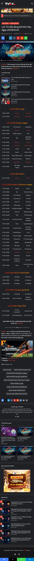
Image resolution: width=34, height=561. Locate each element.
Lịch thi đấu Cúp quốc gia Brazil (17, 376)
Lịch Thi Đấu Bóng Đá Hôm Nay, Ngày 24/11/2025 (24, 438)
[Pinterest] (14, 400)
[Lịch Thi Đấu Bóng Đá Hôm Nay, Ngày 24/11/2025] (25, 431)
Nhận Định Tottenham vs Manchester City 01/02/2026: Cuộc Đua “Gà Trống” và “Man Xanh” (8, 440)
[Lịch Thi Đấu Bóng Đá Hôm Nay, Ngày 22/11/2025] (25, 450)
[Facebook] (2, 400)
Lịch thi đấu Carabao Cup (22, 370)
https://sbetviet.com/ (13, 358)
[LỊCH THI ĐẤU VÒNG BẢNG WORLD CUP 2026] (5, 80)
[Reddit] (17, 400)
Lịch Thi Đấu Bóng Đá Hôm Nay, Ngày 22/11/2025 (24, 457)
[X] (5, 400)
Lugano (28, 142)
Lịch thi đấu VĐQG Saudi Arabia (17, 394)
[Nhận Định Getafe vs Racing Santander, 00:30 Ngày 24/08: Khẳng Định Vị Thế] (5, 533)
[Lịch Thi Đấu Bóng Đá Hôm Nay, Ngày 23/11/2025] (8, 450)
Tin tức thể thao (14, 23)
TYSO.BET (20, 323)
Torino (28, 178)
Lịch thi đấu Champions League (17, 373)
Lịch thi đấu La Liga (17, 383)
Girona (17, 113)
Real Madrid (28, 116)
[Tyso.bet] (10, 3)
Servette (17, 252)
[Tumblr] (11, 400)
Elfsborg (17, 130)
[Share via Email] (23, 400)
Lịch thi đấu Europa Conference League (17, 380)
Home (4, 20)
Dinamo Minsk (28, 145)
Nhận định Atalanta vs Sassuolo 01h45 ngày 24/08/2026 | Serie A (19, 15)
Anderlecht (17, 145)
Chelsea (28, 252)
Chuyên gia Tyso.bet (7, 33)
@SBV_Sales (11, 360)
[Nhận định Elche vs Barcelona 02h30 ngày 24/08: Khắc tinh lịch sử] (5, 504)
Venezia (17, 178)
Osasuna (28, 113)
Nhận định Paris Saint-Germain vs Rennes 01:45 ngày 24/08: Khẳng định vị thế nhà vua (21, 510)
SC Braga (28, 162)
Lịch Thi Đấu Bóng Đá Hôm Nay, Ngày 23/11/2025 (7, 457)
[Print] (26, 400)
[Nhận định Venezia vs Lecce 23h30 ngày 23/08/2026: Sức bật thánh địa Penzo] (5, 540)
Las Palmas (17, 116)
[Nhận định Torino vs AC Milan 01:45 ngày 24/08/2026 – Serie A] (5, 519)
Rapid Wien (17, 162)
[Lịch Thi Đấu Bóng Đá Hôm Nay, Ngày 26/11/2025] (5, 87)
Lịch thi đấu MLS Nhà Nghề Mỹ (17, 387)
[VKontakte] (20, 400)
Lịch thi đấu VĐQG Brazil (17, 390)
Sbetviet (3, 331)
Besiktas (17, 142)
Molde (28, 130)
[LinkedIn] (8, 400)
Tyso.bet (3, 64)
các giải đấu (15, 68)
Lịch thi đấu (9, 20)
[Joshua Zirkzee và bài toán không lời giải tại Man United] (5, 101)
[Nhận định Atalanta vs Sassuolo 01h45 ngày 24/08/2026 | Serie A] (5, 526)
